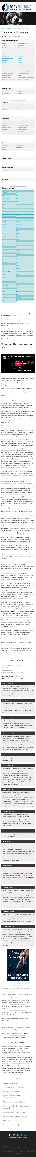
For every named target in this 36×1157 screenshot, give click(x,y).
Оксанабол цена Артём (10, 1083)
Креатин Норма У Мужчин (11, 1091)
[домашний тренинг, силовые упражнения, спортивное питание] (18, 5)
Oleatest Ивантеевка (7, 670)
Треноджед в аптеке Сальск (13, 1087)
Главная (3, 28)
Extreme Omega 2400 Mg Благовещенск (13, 672)
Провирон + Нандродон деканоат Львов (18, 28)
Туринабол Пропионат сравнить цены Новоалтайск (15, 1116)
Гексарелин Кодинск (12, 1120)
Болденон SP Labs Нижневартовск (11, 665)
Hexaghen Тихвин (7, 668)
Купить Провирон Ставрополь (26, 556)
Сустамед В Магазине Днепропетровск (12, 1096)
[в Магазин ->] (18, 950)
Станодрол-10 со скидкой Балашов (14, 1112)
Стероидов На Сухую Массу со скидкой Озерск (16, 1107)
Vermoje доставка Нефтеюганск (14, 1125)
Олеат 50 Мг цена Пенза (14, 1102)
